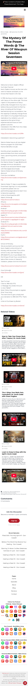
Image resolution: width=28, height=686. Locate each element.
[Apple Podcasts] (2, 608)
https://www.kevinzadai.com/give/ (12, 272)
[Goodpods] (7, 612)
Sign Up (14, 521)
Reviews (14, 591)
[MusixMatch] (17, 621)
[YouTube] (11, 608)
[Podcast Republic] (15, 635)
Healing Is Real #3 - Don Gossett (14, 559)
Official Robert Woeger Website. (17, 683)
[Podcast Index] (2, 617)
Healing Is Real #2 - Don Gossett (14, 563)
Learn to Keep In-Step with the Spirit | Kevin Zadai (14, 453)
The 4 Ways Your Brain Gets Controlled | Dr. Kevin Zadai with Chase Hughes (12, 394)
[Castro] (24, 608)
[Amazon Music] (15, 608)
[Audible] (9, 621)
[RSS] (11, 617)
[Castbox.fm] (19, 608)
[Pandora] (24, 617)
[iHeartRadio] (19, 617)
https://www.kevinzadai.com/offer (12, 133)
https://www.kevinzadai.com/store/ (12, 306)
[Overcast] (2, 612)
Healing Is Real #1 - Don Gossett (14, 567)
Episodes (14, 582)
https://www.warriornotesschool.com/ (13, 266)
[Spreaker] (15, 617)
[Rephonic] (13, 621)
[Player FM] (15, 612)
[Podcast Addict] (19, 612)
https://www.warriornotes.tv (10, 200)
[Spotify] (7, 608)
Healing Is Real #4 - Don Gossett (14, 555)
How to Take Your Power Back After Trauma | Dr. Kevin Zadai (13, 337)
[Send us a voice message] (25, 683)
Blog (14, 588)
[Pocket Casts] (11, 612)
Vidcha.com (5, 673)
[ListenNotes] (7, 617)
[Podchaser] (24, 612)
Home (14, 579)
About (14, 585)
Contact (14, 594)
